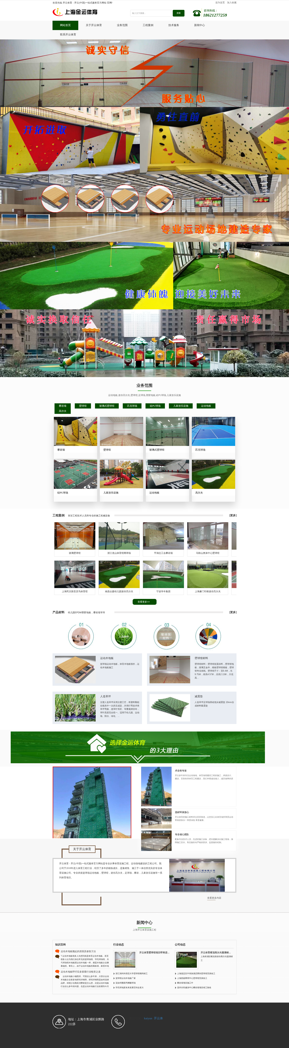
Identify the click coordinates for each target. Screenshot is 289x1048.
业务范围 (122, 25)
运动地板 (206, 406)
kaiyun (148, 1018)
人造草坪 (105, 696)
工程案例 (148, 25)
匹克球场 (132, 406)
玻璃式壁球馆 (106, 406)
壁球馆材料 (201, 658)
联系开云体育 (68, 34)
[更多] (232, 515)
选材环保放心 (182, 812)
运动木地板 (107, 658)
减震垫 (199, 696)
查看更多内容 (214, 898)
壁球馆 (83, 406)
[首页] (87, 13)
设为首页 (220, 2)
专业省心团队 (182, 834)
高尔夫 (62, 411)
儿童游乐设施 (180, 406)
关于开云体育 (94, 25)
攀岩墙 (62, 406)
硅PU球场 (155, 406)
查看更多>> (144, 601)
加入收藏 (231, 2)
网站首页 (65, 25)
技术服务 (173, 25)
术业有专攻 (181, 770)
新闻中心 (199, 25)
